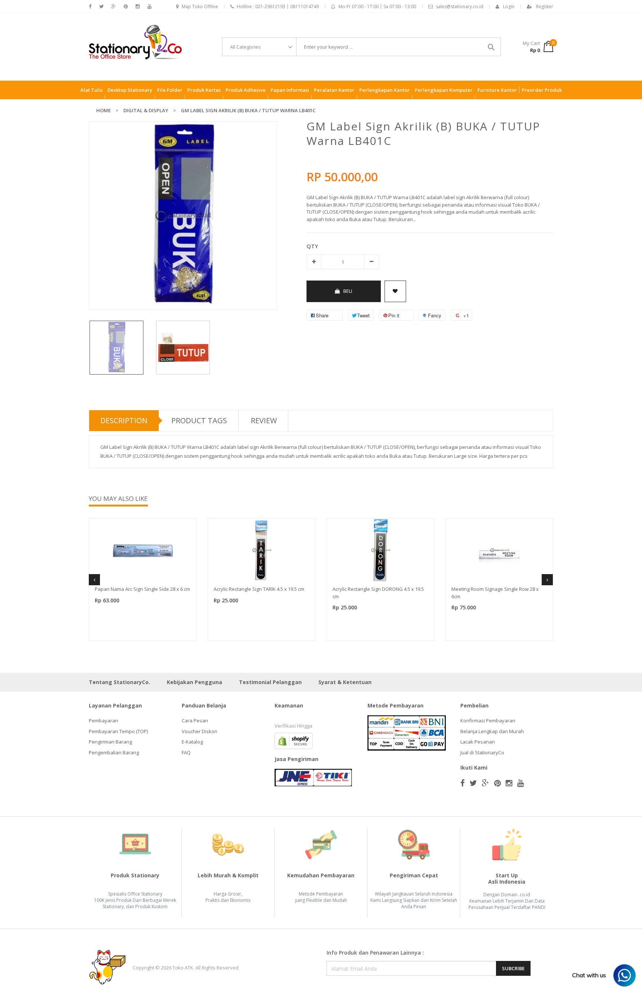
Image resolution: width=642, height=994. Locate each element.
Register (544, 6)
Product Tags (199, 420)
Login (509, 6)
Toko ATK (182, 967)
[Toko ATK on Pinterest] (126, 6)
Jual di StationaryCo (482, 752)
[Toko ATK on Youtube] (149, 6)
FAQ (186, 752)
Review (264, 420)
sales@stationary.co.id (459, 6)
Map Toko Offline (200, 6)
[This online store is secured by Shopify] (293, 740)
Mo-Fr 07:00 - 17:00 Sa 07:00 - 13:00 (377, 6)
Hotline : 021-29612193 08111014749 (278, 6)
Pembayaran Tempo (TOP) (118, 731)
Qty (312, 246)
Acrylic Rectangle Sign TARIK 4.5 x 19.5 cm (259, 589)
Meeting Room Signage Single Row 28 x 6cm (495, 593)
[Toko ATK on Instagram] (138, 6)
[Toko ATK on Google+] (113, 6)
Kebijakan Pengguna (194, 682)
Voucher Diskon (199, 731)
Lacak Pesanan (477, 741)
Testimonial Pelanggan (270, 682)
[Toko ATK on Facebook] (90, 6)
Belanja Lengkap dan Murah (492, 731)
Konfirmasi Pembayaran (487, 720)
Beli (347, 291)
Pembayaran (103, 720)
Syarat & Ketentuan (345, 682)
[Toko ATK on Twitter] (101, 6)
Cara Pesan (195, 720)
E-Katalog (192, 741)
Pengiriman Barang (110, 741)
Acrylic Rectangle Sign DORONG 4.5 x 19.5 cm (378, 593)
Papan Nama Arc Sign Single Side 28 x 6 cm (142, 589)
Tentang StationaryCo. (119, 682)
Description (123, 420)
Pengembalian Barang (114, 752)
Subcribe (513, 968)
